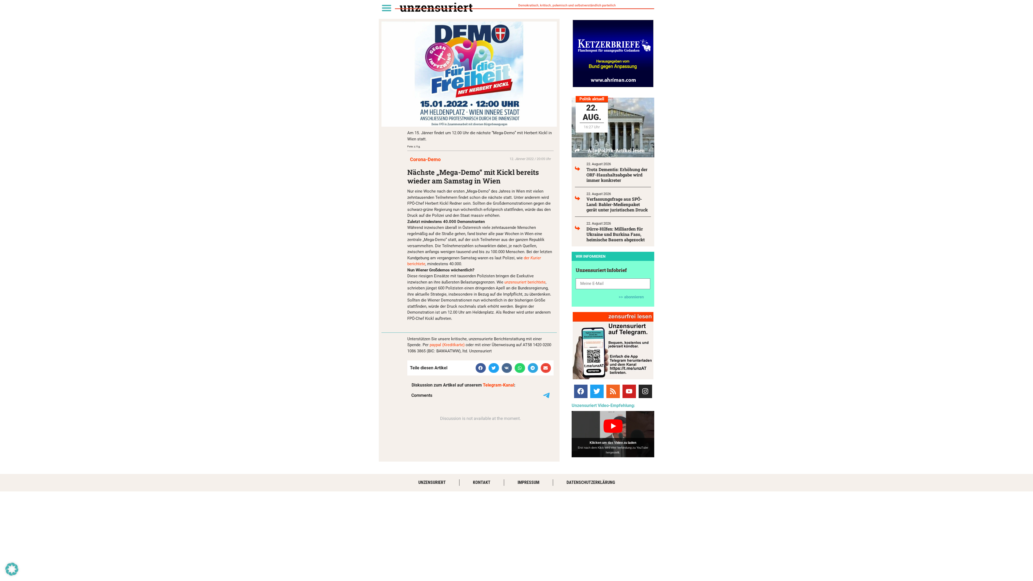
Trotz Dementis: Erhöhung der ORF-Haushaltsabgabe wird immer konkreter (617, 174)
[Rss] (613, 391)
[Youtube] (629, 391)
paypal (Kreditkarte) (447, 344)
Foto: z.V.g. (414, 146)
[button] (386, 7)
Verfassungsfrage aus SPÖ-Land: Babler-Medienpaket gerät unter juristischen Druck (617, 204)
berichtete (524, 282)
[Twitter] (597, 391)
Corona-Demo (425, 159)
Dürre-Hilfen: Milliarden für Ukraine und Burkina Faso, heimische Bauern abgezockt (615, 234)
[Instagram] (645, 391)
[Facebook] (581, 391)
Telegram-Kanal (498, 385)
